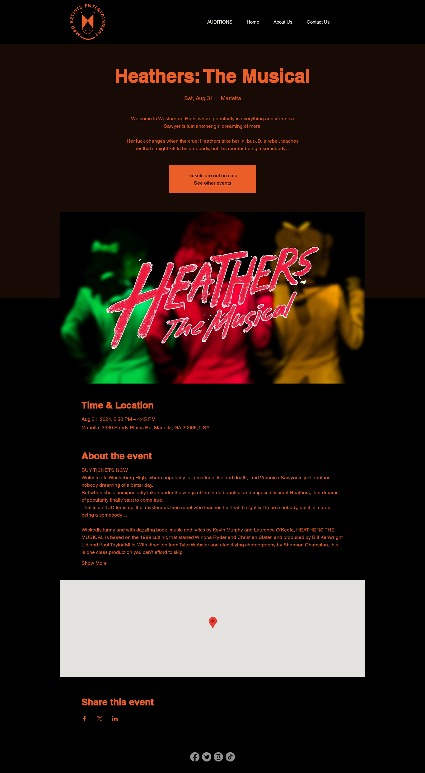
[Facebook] (194, 756)
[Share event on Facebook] (84, 718)
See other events (212, 183)
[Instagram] (218, 756)
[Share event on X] (100, 718)
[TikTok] (230, 756)
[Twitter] (206, 756)
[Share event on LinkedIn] (115, 718)
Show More (94, 563)
